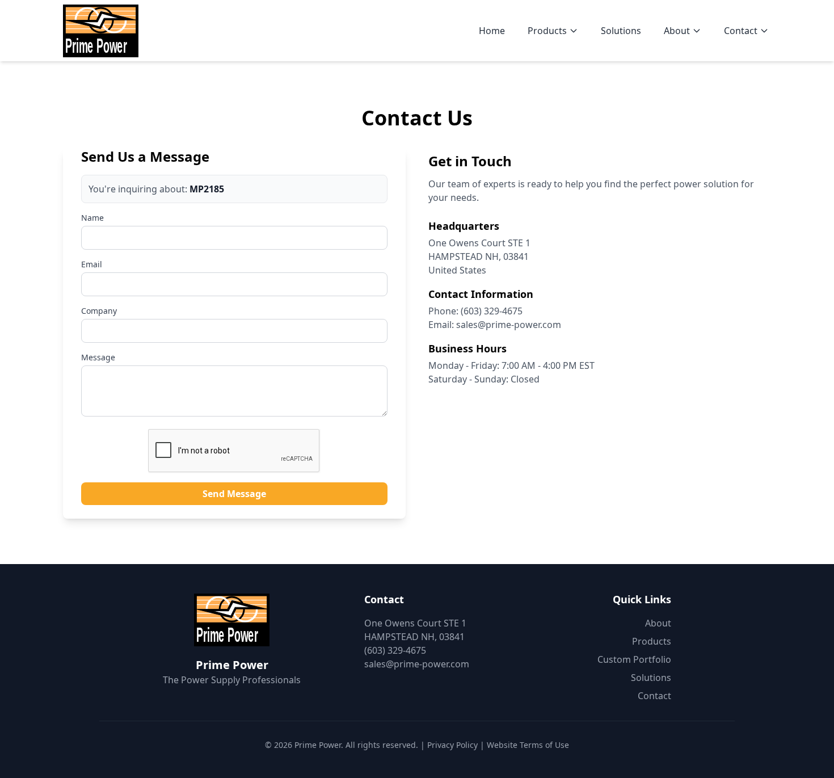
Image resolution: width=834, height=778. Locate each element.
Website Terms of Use (528, 744)
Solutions (621, 30)
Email (91, 264)
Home (492, 30)
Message (98, 357)
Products (547, 30)
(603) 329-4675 (492, 311)
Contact (740, 30)
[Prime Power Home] (100, 30)
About (677, 30)
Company (99, 310)
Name (92, 217)
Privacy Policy (452, 744)
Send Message (234, 493)
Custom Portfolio (634, 659)
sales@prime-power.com (508, 324)
